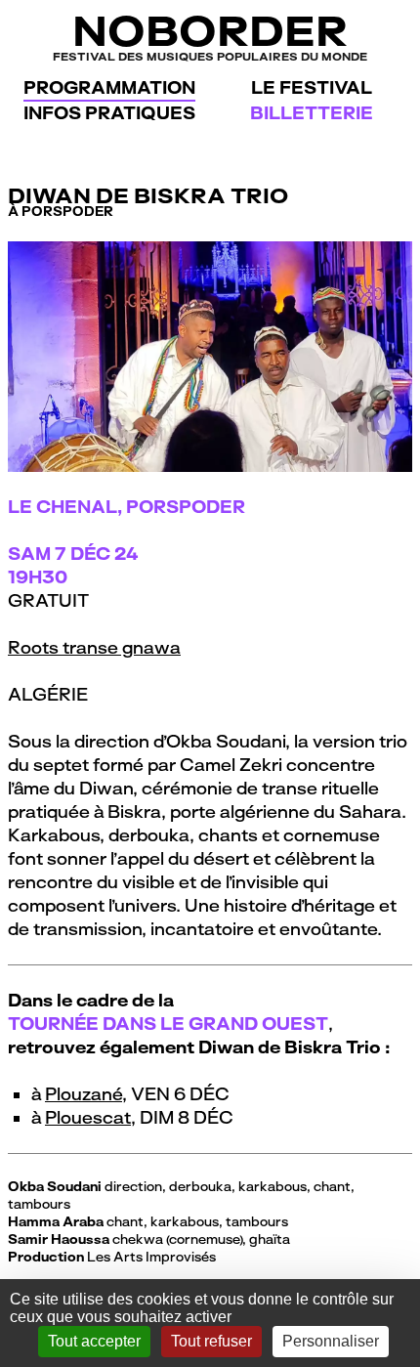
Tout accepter (94, 1341)
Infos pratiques (109, 113)
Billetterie (311, 113)
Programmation (109, 87)
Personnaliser (330, 1341)
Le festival (311, 87)
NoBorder (210, 36)
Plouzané (83, 1094)
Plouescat (88, 1117)
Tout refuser (211, 1341)
